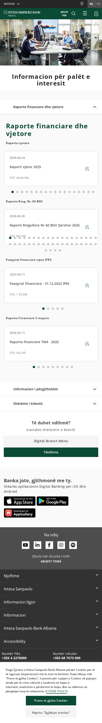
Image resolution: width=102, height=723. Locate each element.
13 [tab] (69, 192)
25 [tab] (34, 244)
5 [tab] (31, 192)
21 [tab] (15, 244)
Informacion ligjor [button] (20, 602)
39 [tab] (46, 250)
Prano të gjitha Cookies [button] (51, 700)
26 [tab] (38, 244)
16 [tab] (84, 192)
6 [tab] (36, 192)
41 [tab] (55, 250)
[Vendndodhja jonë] (84, 4)
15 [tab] (79, 192)
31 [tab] (62, 244)
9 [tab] (50, 192)
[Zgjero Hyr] (96, 13)
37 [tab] (91, 244)
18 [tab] (93, 192)
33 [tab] (72, 244)
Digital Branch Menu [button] (51, 441)
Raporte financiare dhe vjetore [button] (38, 107)
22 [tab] (20, 244)
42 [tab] (60, 250)
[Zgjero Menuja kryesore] (85, 13)
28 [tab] (48, 244)
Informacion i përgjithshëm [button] (35, 389)
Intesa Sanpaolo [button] (18, 589)
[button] (73, 13)
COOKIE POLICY (56, 691)
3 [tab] (22, 192)
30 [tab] (57, 244)
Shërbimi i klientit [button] (28, 403)
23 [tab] (24, 244)
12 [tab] (65, 192)
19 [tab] (95, 238)
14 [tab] (74, 192)
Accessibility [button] (14, 641)
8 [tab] (46, 192)
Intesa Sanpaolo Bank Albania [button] (30, 628)
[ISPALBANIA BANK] (22, 13)
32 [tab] (67, 244)
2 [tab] (17, 192)
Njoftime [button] (11, 575)
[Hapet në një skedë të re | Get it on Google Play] (53, 501)
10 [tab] (55, 192)
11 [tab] (60, 192)
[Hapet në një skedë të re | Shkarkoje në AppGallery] (20, 513)
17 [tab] (88, 192)
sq (91, 3)
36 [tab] (86, 244)
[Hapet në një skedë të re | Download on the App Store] (20, 501)
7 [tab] (41, 192)
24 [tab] (29, 244)
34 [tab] (76, 244)
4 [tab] (27, 192)
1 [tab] (12, 192)
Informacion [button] (15, 615)
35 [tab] (81, 244)
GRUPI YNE (64, 13)
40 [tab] (50, 250)
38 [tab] (95, 244)
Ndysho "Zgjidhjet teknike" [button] (51, 713)
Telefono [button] (51, 452)
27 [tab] (43, 244)
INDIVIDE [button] (9, 3)
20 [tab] (10, 244)
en (98, 3)
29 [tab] (53, 244)
